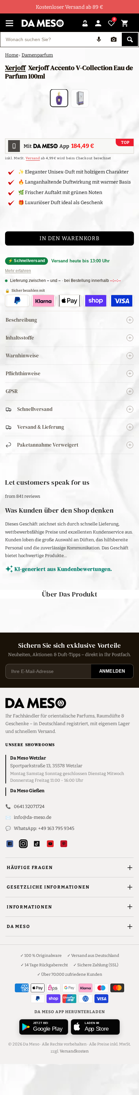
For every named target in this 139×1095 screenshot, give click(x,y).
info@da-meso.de (32, 817)
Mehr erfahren (18, 270)
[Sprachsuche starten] (98, 39)
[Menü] (9, 23)
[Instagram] (23, 843)
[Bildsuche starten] (113, 39)
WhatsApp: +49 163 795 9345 (44, 828)
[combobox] (45, 39)
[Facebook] (9, 843)
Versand (33, 158)
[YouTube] (50, 843)
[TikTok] (36, 843)
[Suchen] (130, 39)
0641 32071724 (29, 806)
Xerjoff (15, 67)
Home (11, 55)
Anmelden (112, 671)
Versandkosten (74, 1051)
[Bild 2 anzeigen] (80, 98)
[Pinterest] (63, 843)
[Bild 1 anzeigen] (59, 98)
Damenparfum (37, 55)
